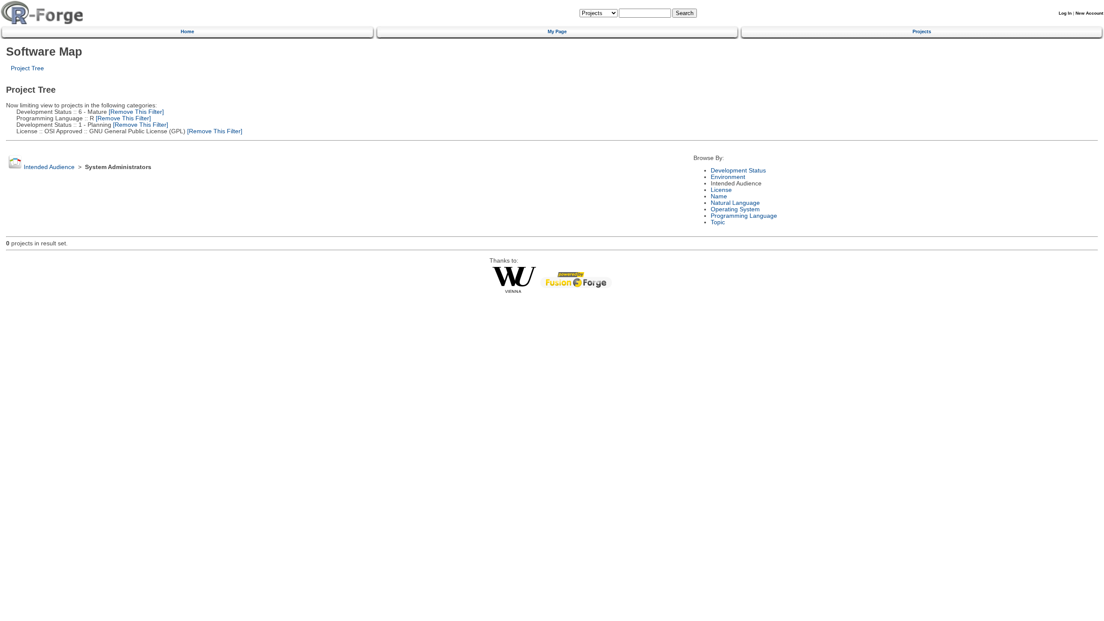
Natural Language (735, 203)
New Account (1089, 13)
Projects (922, 31)
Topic (718, 222)
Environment (728, 177)
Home (187, 31)
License (721, 190)
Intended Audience (49, 167)
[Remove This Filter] (135, 112)
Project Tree (27, 68)
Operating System (735, 209)
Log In (1065, 13)
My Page (557, 31)
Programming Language (744, 216)
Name (719, 196)
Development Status (738, 170)
